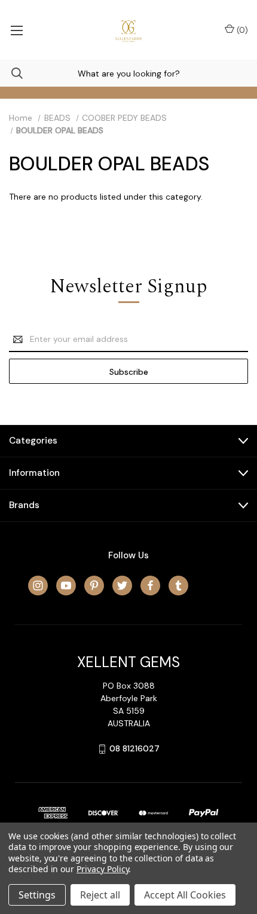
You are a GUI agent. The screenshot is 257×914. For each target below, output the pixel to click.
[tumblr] (178, 585)
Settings (37, 894)
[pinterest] (94, 585)
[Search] (11, 73)
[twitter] (122, 585)
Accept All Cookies (185, 894)
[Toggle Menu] (16, 30)
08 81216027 (134, 748)
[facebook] (150, 585)
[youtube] (66, 585)
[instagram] (38, 585)
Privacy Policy (102, 869)
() (241, 30)
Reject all (100, 894)
